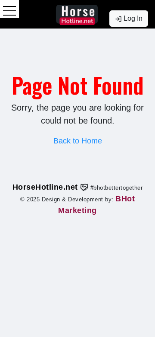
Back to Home (77, 141)
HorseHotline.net (46, 187)
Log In (132, 18)
